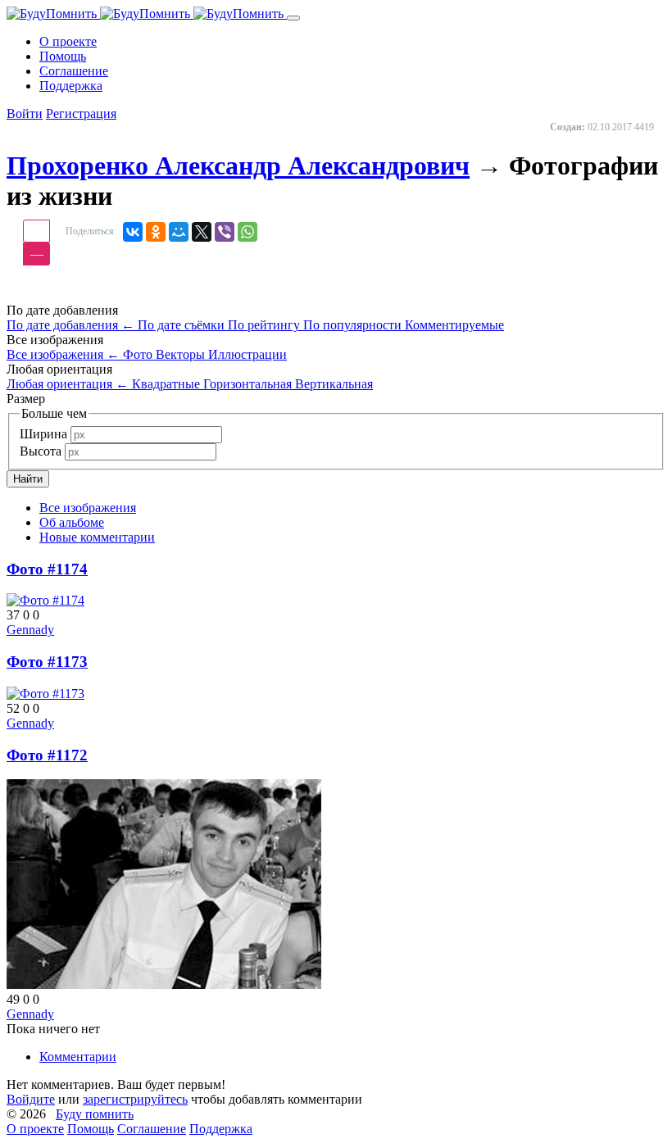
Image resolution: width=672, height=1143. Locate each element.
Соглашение (151, 1129)
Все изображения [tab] (87, 508)
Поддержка (220, 1129)
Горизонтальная (249, 384)
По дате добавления (70, 325)
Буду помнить (95, 1114)
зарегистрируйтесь (135, 1099)
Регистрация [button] (81, 113)
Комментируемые (454, 325)
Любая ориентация (68, 384)
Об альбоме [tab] (71, 522)
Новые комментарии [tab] (97, 537)
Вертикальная (334, 384)
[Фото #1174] (45, 600)
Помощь (90, 1129)
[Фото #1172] (164, 984)
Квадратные (167, 384)
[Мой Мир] (178, 232)
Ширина (43, 434)
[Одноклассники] (156, 232)
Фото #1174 (47, 569)
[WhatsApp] (247, 232)
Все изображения (63, 354)
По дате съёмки (183, 325)
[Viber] (224, 232)
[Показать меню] (293, 18)
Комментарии (77, 1057)
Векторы (182, 354)
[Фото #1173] (45, 694)
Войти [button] (25, 113)
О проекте (35, 1129)
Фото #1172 (47, 755)
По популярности (354, 325)
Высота (40, 451)
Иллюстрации (247, 354)
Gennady (30, 630)
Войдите (31, 1099)
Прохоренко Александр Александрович (238, 165)
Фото (139, 354)
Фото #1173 (47, 661)
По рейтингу (265, 325)
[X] (201, 232)
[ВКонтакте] (133, 232)
